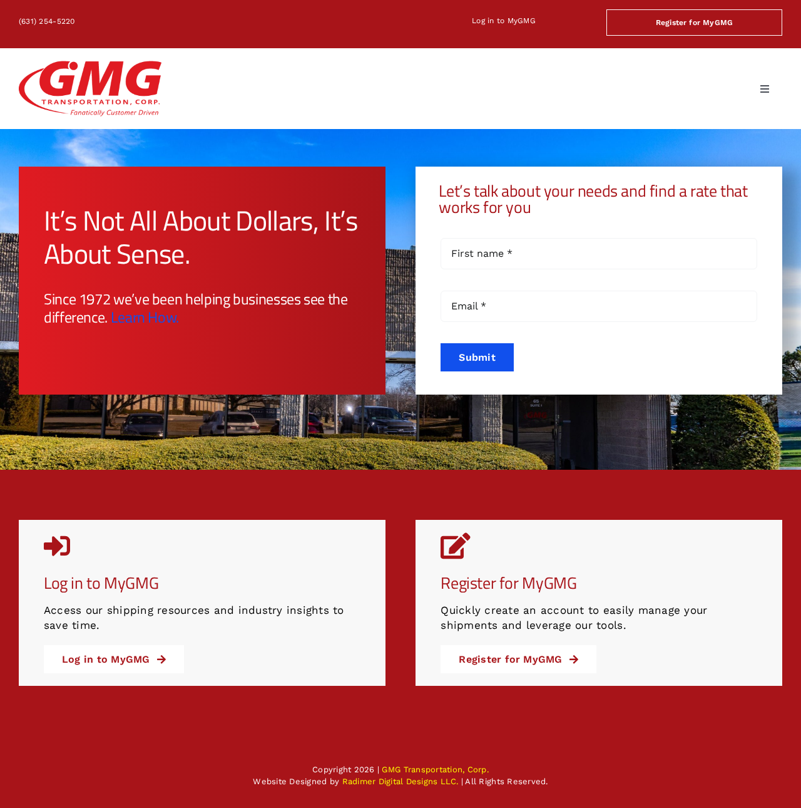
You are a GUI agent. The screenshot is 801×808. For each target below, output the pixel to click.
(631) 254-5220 (47, 21)
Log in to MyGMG (504, 20)
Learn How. (145, 317)
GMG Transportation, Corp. (435, 769)
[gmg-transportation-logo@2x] (90, 66)
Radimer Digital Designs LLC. (400, 781)
